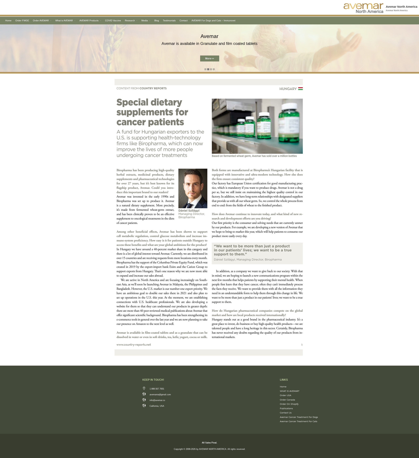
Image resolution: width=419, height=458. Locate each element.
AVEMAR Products (89, 20)
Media (144, 20)
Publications (286, 408)
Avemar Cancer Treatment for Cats (298, 421)
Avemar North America (401, 6)
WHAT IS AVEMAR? (289, 391)
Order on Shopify (289, 404)
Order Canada (287, 399)
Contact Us (285, 412)
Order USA (285, 395)
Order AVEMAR (41, 20)
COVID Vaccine (113, 20)
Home (8, 20)
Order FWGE (22, 20)
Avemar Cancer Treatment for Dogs (299, 417)
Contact (184, 20)
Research (130, 20)
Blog (156, 20)
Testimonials (169, 20)
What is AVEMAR (64, 20)
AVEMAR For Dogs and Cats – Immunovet (213, 20)
